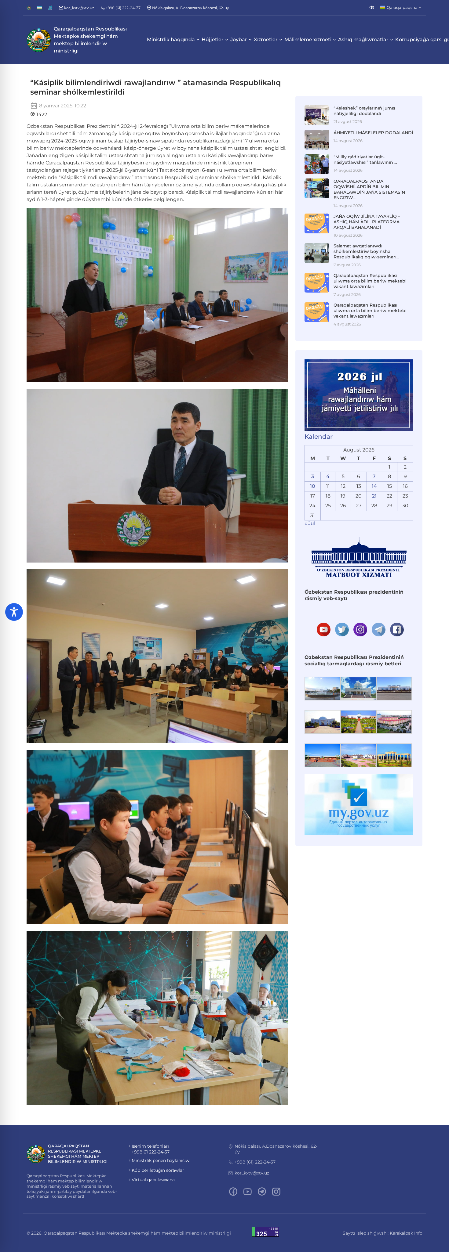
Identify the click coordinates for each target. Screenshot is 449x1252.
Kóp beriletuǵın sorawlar (158, 1170)
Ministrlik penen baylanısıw (160, 1160)
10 (312, 486)
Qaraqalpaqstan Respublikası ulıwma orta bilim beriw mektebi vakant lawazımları (370, 281)
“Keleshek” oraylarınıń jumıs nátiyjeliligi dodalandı (364, 110)
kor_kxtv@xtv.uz (252, 1173)
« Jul (310, 523)
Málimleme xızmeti (307, 39)
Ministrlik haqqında (171, 39)
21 (374, 496)
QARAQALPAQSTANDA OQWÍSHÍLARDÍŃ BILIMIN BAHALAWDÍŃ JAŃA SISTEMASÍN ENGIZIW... (369, 189)
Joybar (238, 39)
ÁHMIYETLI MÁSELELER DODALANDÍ (373, 132)
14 (374, 486)
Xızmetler (266, 39)
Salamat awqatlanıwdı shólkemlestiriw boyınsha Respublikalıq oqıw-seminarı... (366, 251)
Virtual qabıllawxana (153, 1179)
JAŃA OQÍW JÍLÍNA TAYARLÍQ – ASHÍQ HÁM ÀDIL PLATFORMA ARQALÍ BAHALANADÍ (367, 222)
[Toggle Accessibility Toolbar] (14, 612)
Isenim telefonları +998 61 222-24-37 (151, 1148)
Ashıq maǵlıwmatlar (363, 39)
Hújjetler (213, 39)
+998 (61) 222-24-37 (255, 1162)
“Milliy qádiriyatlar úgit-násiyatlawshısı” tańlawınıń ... (365, 159)
